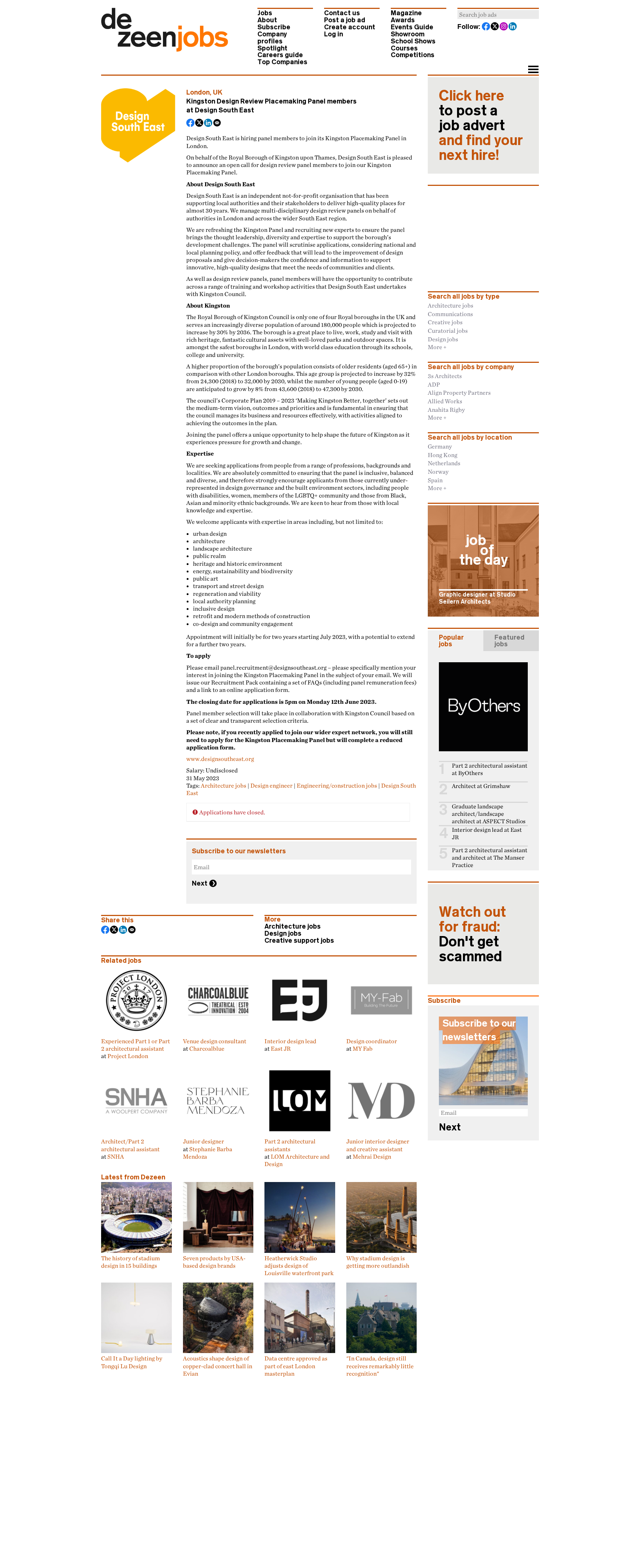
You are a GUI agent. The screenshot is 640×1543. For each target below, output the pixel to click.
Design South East (224, 110)
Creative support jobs (299, 940)
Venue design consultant (214, 1041)
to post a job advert (481, 125)
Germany (440, 446)
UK (218, 92)
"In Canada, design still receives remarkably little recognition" (380, 1366)
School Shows (413, 41)
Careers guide (280, 55)
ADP (434, 384)
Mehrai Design (372, 1156)
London (198, 92)
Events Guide (412, 27)
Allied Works (445, 401)
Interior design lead (290, 1041)
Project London (127, 1056)
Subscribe (273, 27)
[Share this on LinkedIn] (208, 123)
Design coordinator (371, 1041)
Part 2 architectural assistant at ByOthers (489, 769)
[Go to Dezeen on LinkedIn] (513, 27)
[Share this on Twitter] (199, 123)
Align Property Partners (459, 392)
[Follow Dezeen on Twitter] (495, 27)
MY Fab (363, 1048)
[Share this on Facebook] (190, 123)
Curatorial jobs (448, 330)
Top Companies (282, 62)
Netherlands (444, 463)
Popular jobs (451, 640)
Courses (404, 48)
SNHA (115, 1156)
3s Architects (445, 376)
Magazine (406, 13)
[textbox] (498, 14)
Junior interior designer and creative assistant (377, 1144)
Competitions (412, 55)
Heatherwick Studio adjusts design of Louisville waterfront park (299, 1265)
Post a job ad (344, 20)
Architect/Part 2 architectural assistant (130, 1144)
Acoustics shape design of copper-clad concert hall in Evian (217, 1366)
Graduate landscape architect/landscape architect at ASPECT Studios (489, 814)
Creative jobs (445, 322)
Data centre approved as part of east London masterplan (295, 1366)
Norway (438, 471)
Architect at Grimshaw (481, 785)
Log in (333, 34)
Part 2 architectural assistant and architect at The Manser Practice (489, 858)
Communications (450, 314)
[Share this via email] (217, 123)
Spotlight (272, 48)
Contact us (342, 13)
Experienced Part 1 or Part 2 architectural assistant (135, 1044)
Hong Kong (442, 455)
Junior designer (203, 1141)
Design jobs (282, 933)
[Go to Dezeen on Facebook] (486, 27)
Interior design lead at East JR (487, 833)
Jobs (264, 13)
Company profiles (272, 38)
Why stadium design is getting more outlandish (377, 1261)
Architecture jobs (223, 785)
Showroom (407, 34)
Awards (403, 20)
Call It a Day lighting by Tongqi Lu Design (131, 1362)
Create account (349, 27)
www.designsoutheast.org (220, 758)
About (267, 20)
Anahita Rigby (446, 409)
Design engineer (271, 785)
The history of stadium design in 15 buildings (130, 1261)
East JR (281, 1048)
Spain (435, 480)
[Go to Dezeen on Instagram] (504, 27)
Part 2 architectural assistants (290, 1144)
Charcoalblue (206, 1048)
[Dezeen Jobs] (164, 49)
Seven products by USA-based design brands (214, 1261)
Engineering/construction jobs (337, 785)
